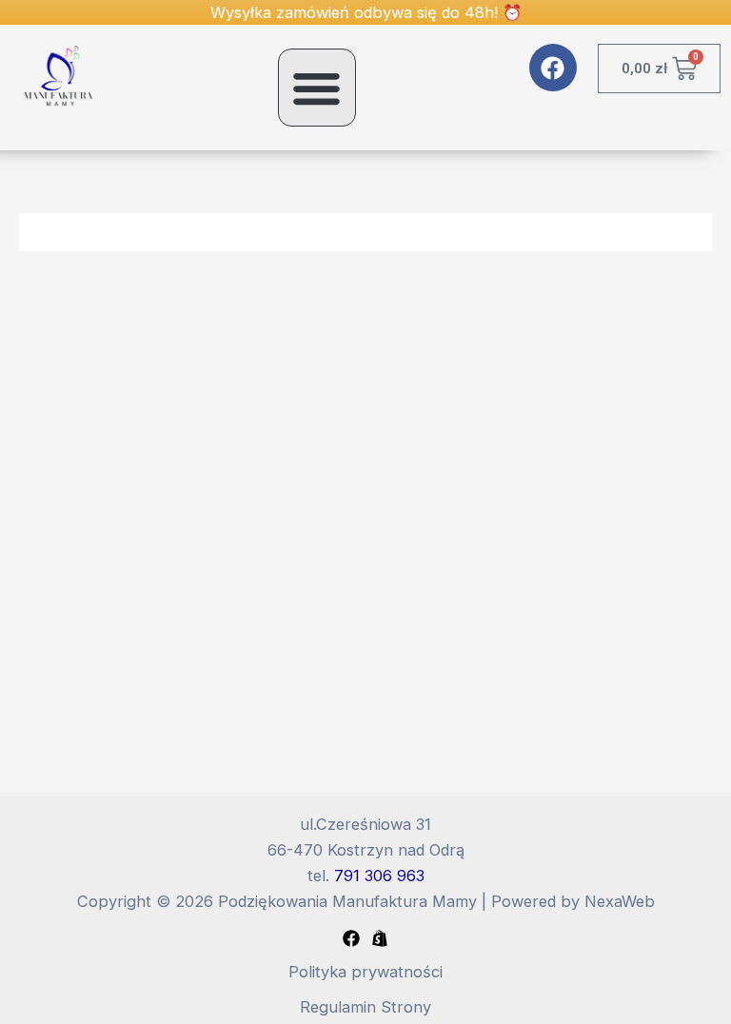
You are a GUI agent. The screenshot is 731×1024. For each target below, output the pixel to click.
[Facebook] (351, 938)
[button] (317, 88)
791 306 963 (379, 875)
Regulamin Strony (365, 1006)
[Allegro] (379, 938)
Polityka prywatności (365, 971)
